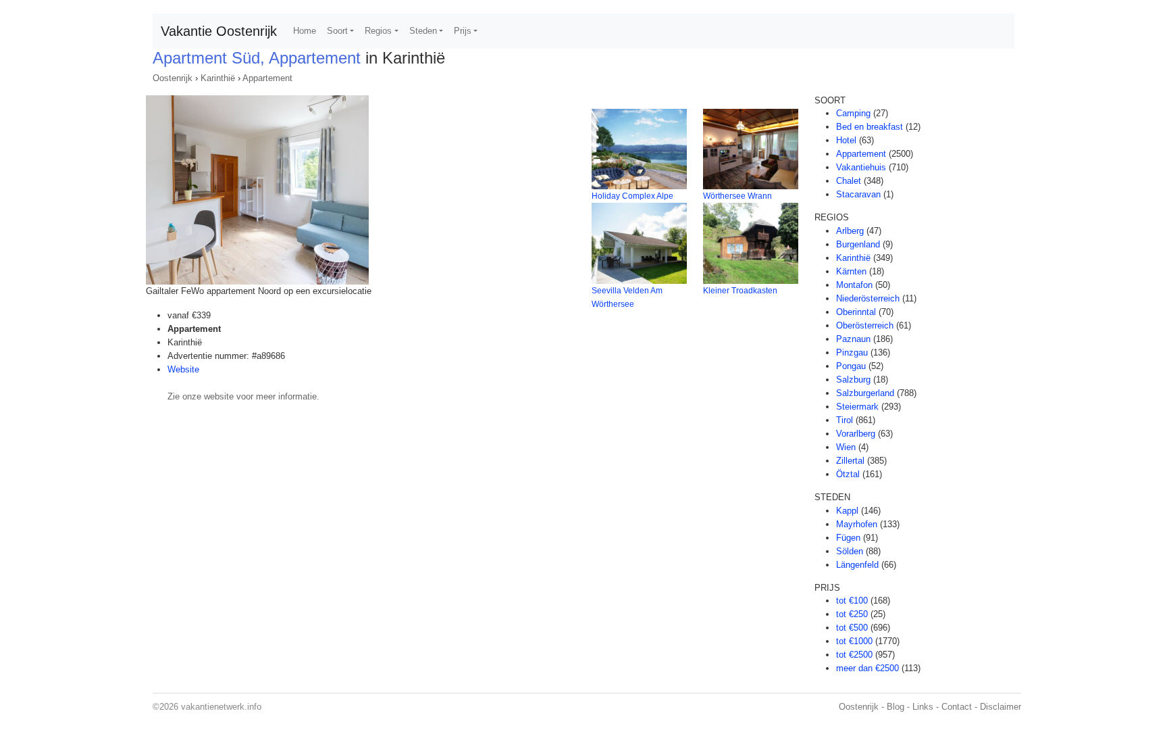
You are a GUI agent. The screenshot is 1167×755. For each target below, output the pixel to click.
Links (922, 707)
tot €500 (852, 628)
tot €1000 (854, 641)
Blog (895, 707)
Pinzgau (852, 352)
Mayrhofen (856, 524)
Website (183, 369)
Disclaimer (1000, 707)
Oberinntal (856, 312)
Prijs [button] (462, 31)
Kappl (847, 511)
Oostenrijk (172, 78)
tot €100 (852, 600)
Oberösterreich (864, 325)
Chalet (848, 181)
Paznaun (853, 339)
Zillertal (850, 461)
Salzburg (853, 379)
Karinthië (218, 78)
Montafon (854, 285)
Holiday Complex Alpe (632, 196)
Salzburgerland (865, 393)
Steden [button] (423, 31)
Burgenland (858, 244)
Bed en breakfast (869, 127)
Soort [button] (337, 31)
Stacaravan (858, 194)
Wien (846, 447)
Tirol (844, 420)
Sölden (849, 551)
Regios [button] (378, 31)
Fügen (848, 538)
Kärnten (851, 271)
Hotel (846, 140)
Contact (956, 707)
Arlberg (850, 231)
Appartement (267, 78)
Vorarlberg (855, 434)
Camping (853, 113)
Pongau (851, 366)
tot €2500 (854, 655)
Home (304, 31)
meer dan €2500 (867, 668)
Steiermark (857, 406)
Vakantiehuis (861, 167)
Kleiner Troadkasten (740, 290)
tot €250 (852, 614)
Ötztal (848, 474)
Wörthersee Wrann (737, 196)
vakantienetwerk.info (221, 707)
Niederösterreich (868, 298)
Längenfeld (857, 565)
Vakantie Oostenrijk (219, 31)
